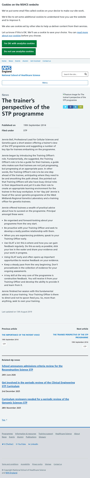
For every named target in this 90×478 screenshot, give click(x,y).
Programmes (7, 434)
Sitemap (48, 464)
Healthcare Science (63, 434)
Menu (45, 83)
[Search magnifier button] (85, 74)
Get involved (35, 61)
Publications (31, 437)
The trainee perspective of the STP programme (70, 336)
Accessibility (25, 464)
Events (17, 61)
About (77, 434)
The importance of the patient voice (21, 335)
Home (4, 61)
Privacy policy (37, 464)
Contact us (47, 61)
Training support (46, 434)
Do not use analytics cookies (19, 51)
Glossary (42, 437)
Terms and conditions (10, 464)
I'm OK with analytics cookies (19, 43)
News (11, 61)
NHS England (11, 473)
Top (4, 420)
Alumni (25, 61)
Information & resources (25, 434)
